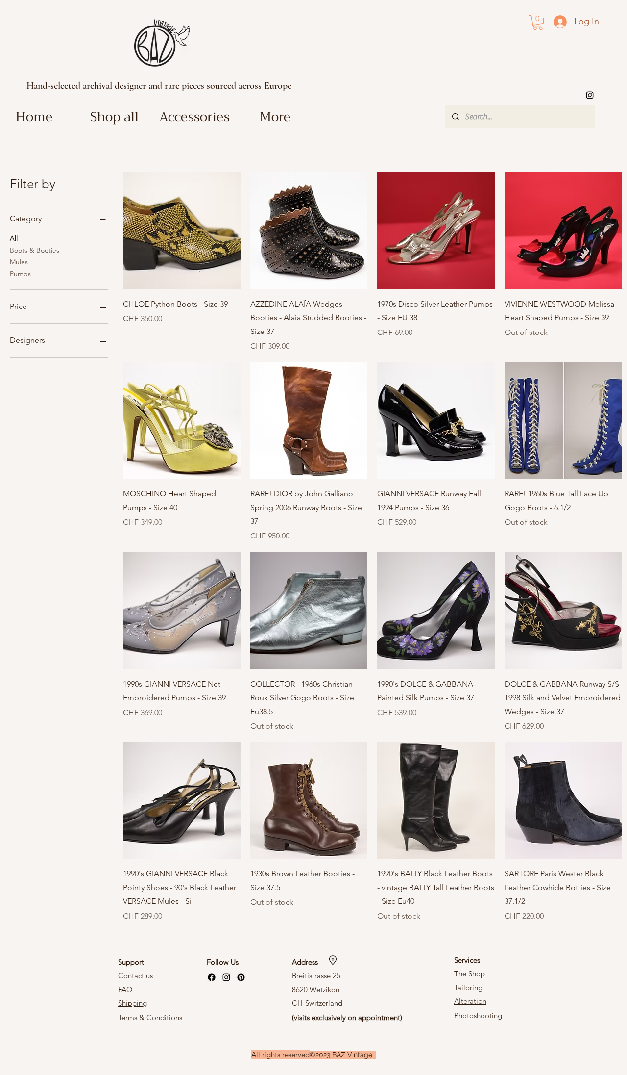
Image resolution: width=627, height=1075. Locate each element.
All (14, 238)
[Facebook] (212, 977)
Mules (19, 261)
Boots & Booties (34, 250)
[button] (538, 22)
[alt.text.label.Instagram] (590, 95)
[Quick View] (182, 230)
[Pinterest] (241, 977)
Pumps (20, 273)
